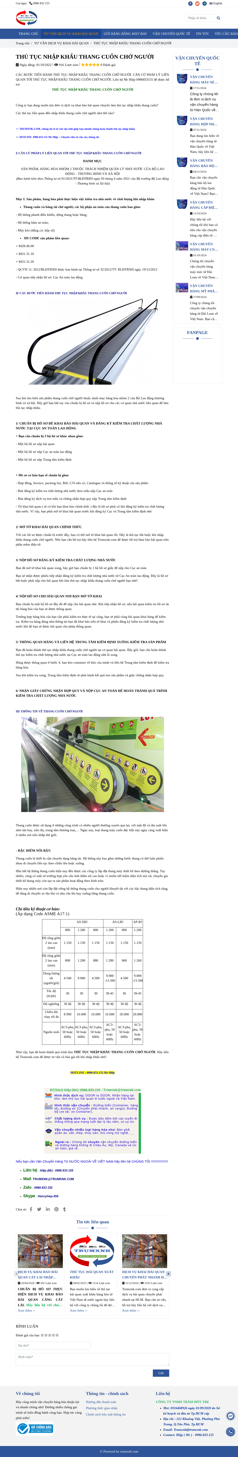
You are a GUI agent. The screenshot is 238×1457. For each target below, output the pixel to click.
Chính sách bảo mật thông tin (106, 1414)
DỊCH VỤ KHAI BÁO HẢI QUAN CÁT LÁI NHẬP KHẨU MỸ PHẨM (38, 1275)
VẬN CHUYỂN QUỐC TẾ (171, 34)
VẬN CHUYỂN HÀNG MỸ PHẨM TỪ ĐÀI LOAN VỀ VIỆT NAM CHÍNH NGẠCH (204, 289)
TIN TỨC (202, 34)
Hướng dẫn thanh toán (101, 1402)
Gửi (161, 1373)
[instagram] (205, 3)
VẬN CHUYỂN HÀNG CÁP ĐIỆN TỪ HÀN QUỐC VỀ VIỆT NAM (203, 206)
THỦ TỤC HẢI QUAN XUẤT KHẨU (92, 1274)
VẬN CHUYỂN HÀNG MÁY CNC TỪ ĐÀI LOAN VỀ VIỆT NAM (204, 247)
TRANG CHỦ (28, 34)
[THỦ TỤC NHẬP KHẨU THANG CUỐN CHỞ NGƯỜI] (27, 18)
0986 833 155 (41, 3)
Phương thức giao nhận (102, 1408)
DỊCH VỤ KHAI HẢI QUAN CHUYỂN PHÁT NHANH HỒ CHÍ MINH (144, 1275)
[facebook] (191, 3)
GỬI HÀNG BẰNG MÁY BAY (125, 34)
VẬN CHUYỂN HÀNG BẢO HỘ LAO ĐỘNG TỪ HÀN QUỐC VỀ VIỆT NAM (202, 164)
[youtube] (198, 3)
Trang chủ (22, 43)
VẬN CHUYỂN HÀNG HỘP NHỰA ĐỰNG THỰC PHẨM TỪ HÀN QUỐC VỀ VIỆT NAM (204, 122)
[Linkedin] (48, 1209)
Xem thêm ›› (26, 1310)
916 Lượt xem (68, 65)
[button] (216, 3)
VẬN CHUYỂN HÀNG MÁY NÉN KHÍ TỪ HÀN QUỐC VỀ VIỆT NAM (203, 80)
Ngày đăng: (27, 65)
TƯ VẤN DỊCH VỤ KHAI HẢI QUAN (71, 34)
